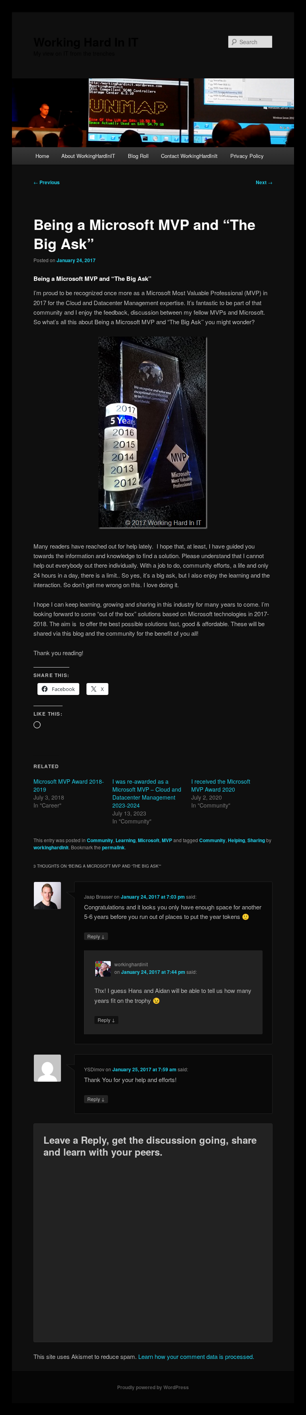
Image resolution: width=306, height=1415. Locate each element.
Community (100, 840)
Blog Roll (138, 156)
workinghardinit (51, 847)
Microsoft (148, 840)
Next (264, 182)
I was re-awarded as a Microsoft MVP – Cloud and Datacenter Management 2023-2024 (146, 793)
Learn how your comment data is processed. (196, 1356)
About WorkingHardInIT (88, 156)
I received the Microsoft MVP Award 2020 (220, 785)
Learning (125, 840)
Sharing (256, 840)
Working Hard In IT (85, 41)
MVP (167, 840)
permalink (113, 847)
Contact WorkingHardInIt (189, 156)
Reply (96, 936)
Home (42, 156)
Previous (46, 182)
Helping (236, 840)
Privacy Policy (247, 156)
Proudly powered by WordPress (153, 1387)
